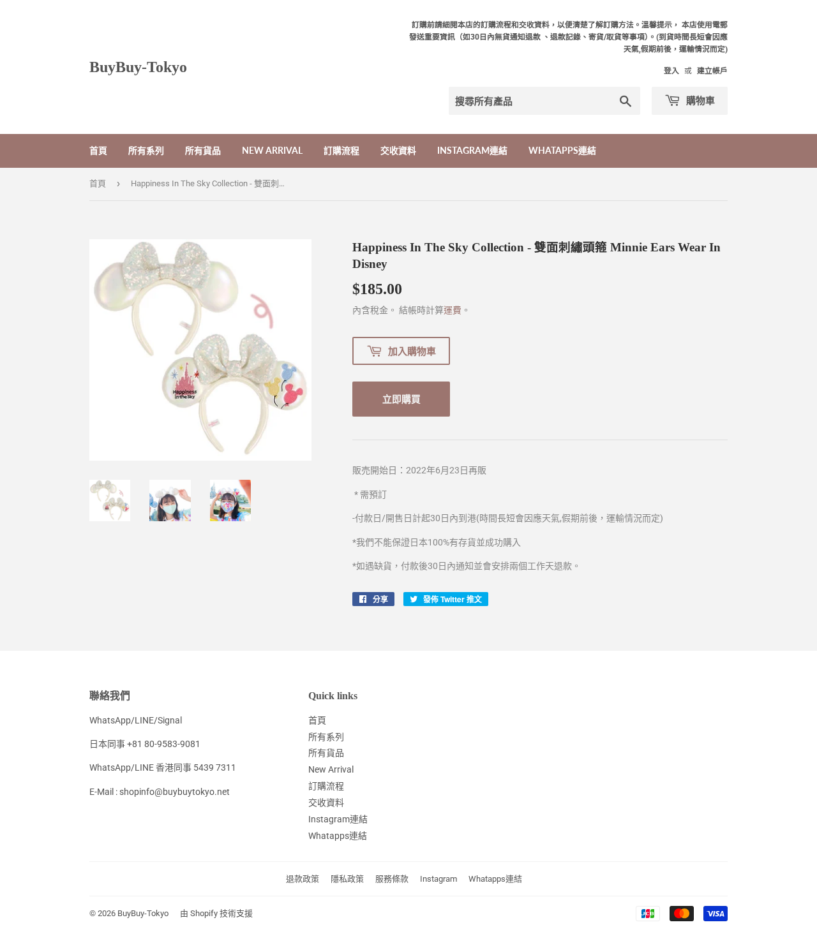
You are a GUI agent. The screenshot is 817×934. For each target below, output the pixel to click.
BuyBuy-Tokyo (138, 66)
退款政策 (302, 879)
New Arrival (272, 150)
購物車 (699, 100)
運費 (452, 310)
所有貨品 (203, 150)
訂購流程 (341, 150)
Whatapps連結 (562, 150)
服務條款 (391, 879)
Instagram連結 (472, 150)
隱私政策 (347, 879)
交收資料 (398, 150)
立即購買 (401, 398)
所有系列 (146, 150)
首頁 (98, 150)
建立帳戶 (712, 70)
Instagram (438, 879)
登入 (671, 70)
